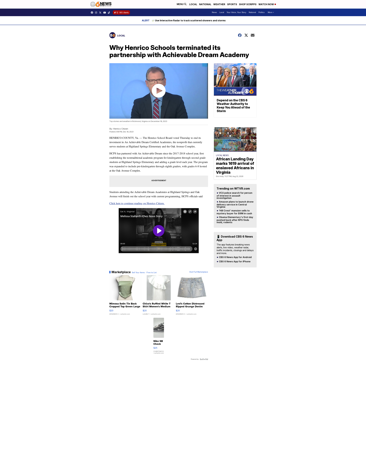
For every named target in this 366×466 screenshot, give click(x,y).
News (214, 12)
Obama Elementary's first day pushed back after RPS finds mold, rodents (235, 220)
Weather (219, 4)
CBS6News (93, 12)
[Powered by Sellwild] (204, 359)
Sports (232, 4)
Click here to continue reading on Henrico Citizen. (137, 203)
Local (193, 4)
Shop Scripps (247, 4)
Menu (180, 4)
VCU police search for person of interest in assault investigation (234, 195)
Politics (261, 12)
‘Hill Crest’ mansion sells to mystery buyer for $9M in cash (234, 212)
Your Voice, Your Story (236, 12)
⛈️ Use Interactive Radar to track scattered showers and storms (189, 20)
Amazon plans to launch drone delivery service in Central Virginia (235, 204)
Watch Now (266, 4)
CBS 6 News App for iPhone (234, 261)
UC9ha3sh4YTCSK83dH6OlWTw (105, 12)
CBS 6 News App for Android (235, 257)
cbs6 (97, 12)
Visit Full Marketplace (198, 272)
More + (271, 12)
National (205, 4)
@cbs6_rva (109, 12)
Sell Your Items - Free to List (144, 273)
